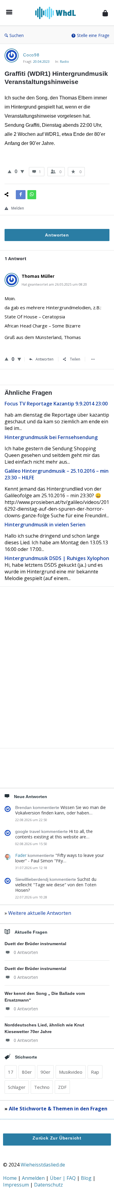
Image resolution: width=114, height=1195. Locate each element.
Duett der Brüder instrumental (35, 943)
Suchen (16, 35)
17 (10, 1072)
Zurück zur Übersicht (57, 1138)
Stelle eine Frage (93, 35)
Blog (87, 1178)
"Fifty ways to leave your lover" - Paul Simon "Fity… (59, 858)
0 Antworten (26, 952)
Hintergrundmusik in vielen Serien (45, 524)
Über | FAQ (63, 1178)
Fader (20, 855)
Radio (64, 61)
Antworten (45, 359)
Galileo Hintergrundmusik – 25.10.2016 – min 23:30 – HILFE (57, 474)
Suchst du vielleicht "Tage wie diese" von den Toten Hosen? (55, 884)
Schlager (17, 1087)
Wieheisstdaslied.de (43, 1164)
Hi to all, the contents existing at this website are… (54, 834)
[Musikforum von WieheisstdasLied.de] (57, 13)
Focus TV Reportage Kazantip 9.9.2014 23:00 (56, 403)
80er (27, 1072)
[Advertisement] (57, 677)
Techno (42, 1087)
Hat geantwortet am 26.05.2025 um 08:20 (54, 284)
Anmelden (34, 1178)
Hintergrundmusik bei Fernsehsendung (51, 437)
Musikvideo (70, 1072)
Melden (17, 208)
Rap (95, 1072)
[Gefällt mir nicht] (22, 171)
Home (10, 1178)
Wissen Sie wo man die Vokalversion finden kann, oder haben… (60, 810)
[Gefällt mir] (10, 171)
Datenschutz (48, 1184)
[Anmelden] (105, 13)
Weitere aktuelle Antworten (39, 913)
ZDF (62, 1087)
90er (45, 1072)
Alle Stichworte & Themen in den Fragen (58, 1108)
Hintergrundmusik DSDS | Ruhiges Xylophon (57, 558)
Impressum (16, 1184)
